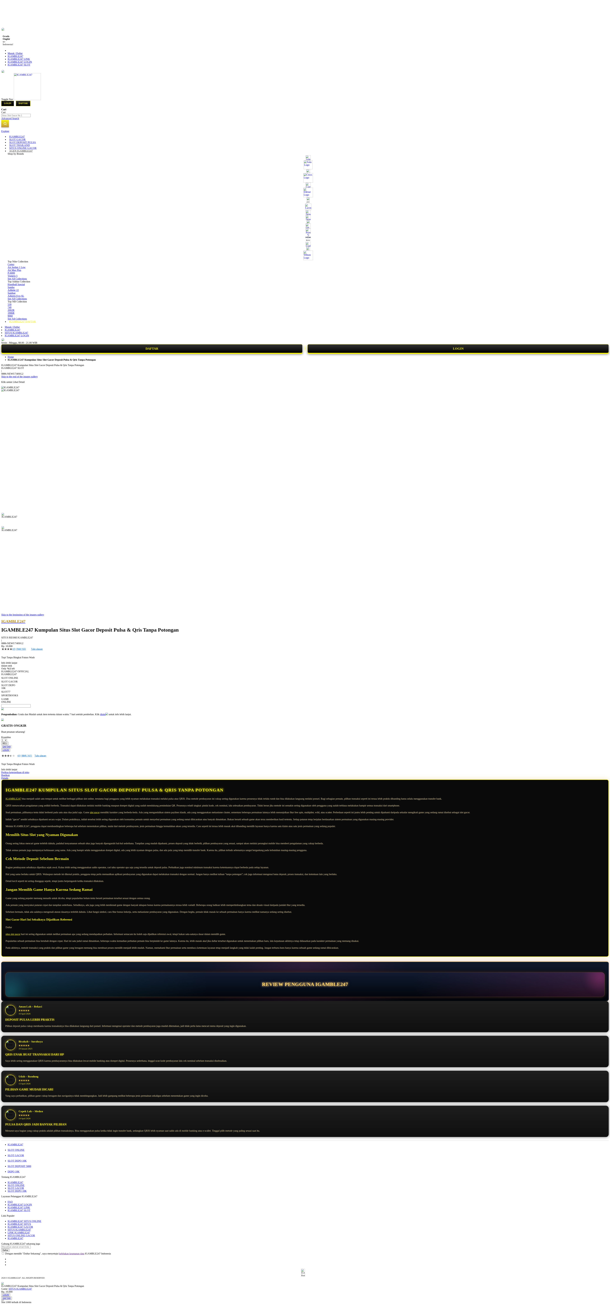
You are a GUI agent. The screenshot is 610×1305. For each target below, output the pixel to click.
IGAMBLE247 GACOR (20, 1227)
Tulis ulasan (37, 649)
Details (4, 778)
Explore (5, 131)
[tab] (305, 131)
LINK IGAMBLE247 (19, 1232)
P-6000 (11, 273)
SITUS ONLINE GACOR (21, 1235)
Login (7, 103)
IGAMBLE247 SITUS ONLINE (24, 1221)
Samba (11, 287)
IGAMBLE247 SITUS (19, 1224)
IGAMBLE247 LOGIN (20, 62)
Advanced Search (10, 118)
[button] (8, 519)
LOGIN (458, 348)
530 (9, 304)
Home (11, 357)
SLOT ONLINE (16, 1150)
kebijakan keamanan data (71, 1253)
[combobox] (16, 115)
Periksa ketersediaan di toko (15, 772)
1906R (11, 313)
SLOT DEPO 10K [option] (8, 686)
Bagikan (5, 775)
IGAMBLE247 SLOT (19, 64)
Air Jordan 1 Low (17, 267)
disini (102, 714)
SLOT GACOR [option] (9, 681)
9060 (10, 316)
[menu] (305, 229)
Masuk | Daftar (15, 53)
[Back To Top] (2, 1300)
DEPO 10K (14, 1171)
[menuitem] (17, 136)
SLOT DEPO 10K (17, 1160)
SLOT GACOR (16, 1155)
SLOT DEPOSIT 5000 (19, 1166)
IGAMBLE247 (15, 56)
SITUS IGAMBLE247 (16, 332)
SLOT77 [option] (5, 691)
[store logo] (27, 99)
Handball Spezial (16, 284)
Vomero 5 (12, 275)
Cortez (11, 264)
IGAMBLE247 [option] (9, 674)
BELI (5, 743)
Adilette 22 (13, 290)
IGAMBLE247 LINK (19, 59)
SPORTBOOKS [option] (9, 695)
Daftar (23, 103)
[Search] (5, 123)
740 (9, 307)
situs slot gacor (13, 934)
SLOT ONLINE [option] (9, 678)
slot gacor (95, 812)
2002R (11, 310)
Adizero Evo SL (16, 296)
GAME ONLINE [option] (6, 700)
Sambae (12, 293)
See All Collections (17, 278)
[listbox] (119, 688)
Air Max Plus (14, 270)
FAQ (10, 1201)
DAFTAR (152, 348)
